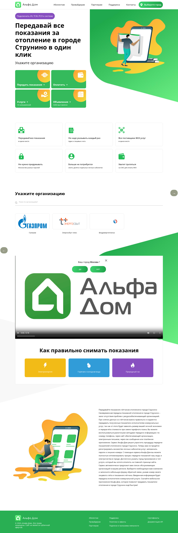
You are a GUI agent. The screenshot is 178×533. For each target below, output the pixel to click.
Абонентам (59, 4)
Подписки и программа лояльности (124, 526)
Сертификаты (153, 518)
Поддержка (114, 4)
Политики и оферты (117, 522)
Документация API (155, 522)
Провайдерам (78, 4)
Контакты (131, 4)
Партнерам (96, 4)
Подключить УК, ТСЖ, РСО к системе (35, 16)
